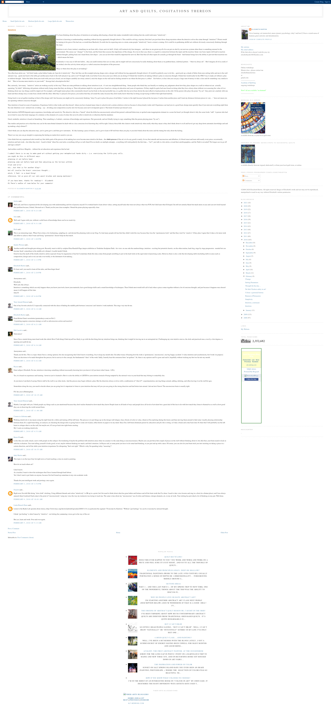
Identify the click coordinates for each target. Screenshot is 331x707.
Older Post (224, 532)
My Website (245, 329)
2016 (246, 219)
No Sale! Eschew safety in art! (255, 289)
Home (5, 21)
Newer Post (12, 532)
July (247, 259)
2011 (246, 236)
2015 (246, 223)
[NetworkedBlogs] (251, 375)
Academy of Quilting (248, 83)
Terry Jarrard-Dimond (21, 302)
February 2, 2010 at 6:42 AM (28, 361)
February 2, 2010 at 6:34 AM (28, 345)
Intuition (248, 306)
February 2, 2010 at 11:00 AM (28, 410)
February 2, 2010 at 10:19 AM (28, 395)
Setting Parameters (251, 282)
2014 (246, 226)
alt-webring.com (251, 365)
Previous (247, 362)
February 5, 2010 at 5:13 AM (28, 523)
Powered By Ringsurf (251, 371)
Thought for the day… (253, 286)
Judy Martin (18, 455)
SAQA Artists (251, 369)
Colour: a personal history (254, 292)
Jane (15, 216)
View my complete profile (260, 39)
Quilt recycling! (173, 557)
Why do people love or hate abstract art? (173, 597)
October (249, 249)
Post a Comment (13, 528)
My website (245, 47)
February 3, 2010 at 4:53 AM (28, 431)
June (247, 263)
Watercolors (70, 21)
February (249, 276)
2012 (246, 233)
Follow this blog (251, 379)
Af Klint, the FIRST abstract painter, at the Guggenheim (173, 651)
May (247, 266)
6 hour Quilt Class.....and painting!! (173, 637)
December (249, 242)
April (248, 269)
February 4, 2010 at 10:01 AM (28, 499)
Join (136, 698)
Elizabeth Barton (20, 265)
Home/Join (247, 360)
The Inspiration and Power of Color (173, 664)
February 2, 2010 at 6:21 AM (28, 324)
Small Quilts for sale (17, 21)
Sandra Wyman (19, 245)
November (249, 246)
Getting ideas (173, 584)
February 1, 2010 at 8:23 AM (28, 210)
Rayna (16, 366)
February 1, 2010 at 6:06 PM (27, 296)
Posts (246, 176)
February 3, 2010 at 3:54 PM (27, 484)
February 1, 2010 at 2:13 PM (27, 260)
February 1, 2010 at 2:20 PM (27, 272)
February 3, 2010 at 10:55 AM (28, 449)
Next (257, 360)
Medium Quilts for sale (36, 21)
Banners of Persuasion (253, 296)
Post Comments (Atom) (25, 537)
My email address (247, 49)
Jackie (16, 201)
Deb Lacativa (18, 330)
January (249, 310)
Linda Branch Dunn (21, 505)
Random (255, 362)
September (250, 252)
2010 (246, 239)
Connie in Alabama (20, 416)
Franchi (16, 489)
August (248, 256)
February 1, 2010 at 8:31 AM (28, 223)
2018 (246, 213)
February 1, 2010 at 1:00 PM (27, 239)
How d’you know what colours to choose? (168, 678)
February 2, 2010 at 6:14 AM (28, 309)
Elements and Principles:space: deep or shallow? (173, 570)
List (253, 360)
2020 (246, 206)
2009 (246, 314)
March (248, 273)
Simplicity (249, 299)
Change (248, 279)
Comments (248, 180)
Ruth (15, 229)
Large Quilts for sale (55, 21)
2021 (246, 202)
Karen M (17, 437)
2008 (246, 318)
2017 (246, 216)
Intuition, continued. (252, 302)
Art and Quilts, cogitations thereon (165, 11)
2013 (246, 229)
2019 (246, 209)
